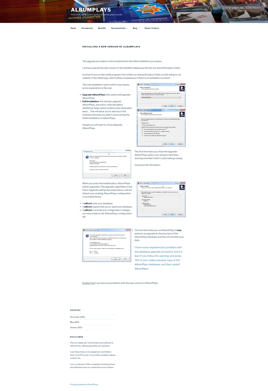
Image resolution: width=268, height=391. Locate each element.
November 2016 (77, 317)
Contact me (88, 283)
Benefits (102, 28)
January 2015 (76, 327)
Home (73, 28)
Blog (135, 28)
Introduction (87, 28)
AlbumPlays (91, 10)
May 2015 (74, 322)
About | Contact (151, 28)
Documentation (118, 28)
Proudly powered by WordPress (84, 384)
